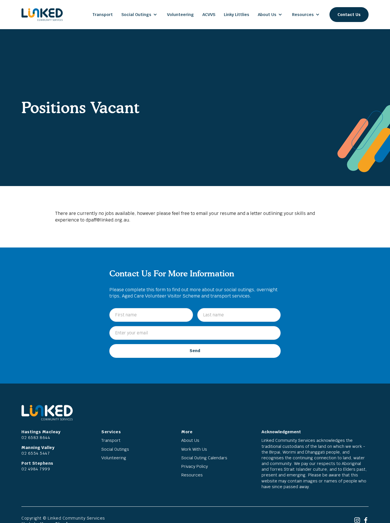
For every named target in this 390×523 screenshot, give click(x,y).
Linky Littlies (236, 14)
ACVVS (208, 14)
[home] (42, 14)
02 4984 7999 (35, 469)
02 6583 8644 (35, 437)
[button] (140, 14)
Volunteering (180, 14)
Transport (103, 14)
